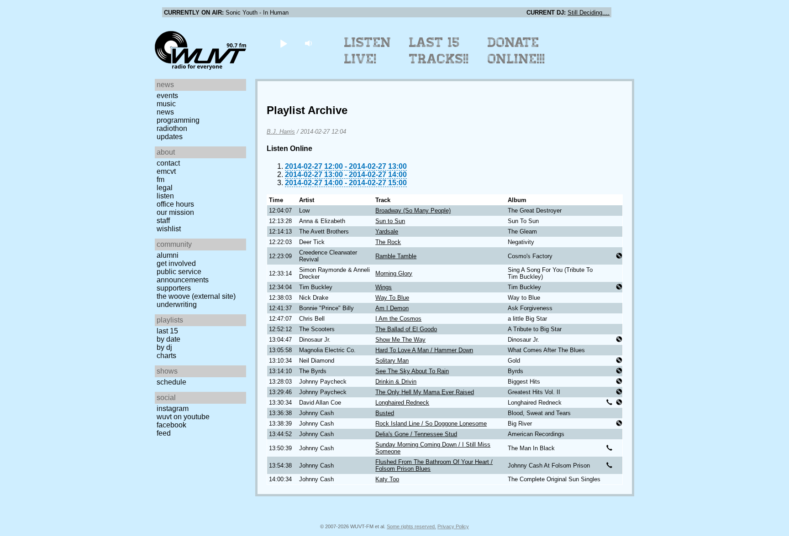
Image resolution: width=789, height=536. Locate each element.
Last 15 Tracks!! (439, 50)
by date (168, 339)
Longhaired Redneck (402, 402)
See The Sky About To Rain (412, 371)
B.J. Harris (281, 131)
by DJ (164, 347)
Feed (164, 433)
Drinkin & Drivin (395, 381)
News (165, 112)
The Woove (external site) (196, 296)
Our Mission (175, 212)
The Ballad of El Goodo (406, 329)
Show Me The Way (400, 339)
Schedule (171, 382)
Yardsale (386, 231)
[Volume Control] (309, 43)
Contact (168, 163)
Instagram (173, 408)
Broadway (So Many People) (413, 210)
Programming (178, 120)
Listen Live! (367, 50)
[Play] (283, 43)
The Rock (388, 242)
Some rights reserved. (411, 526)
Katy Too (387, 479)
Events (167, 95)
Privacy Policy (453, 526)
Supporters (174, 288)
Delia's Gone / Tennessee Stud (416, 434)
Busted (384, 413)
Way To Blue (392, 297)
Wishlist (169, 229)
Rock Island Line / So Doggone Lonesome (431, 423)
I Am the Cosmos (398, 318)
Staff (163, 220)
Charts (166, 355)
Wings (383, 287)
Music (166, 104)
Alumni (168, 255)
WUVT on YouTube (183, 417)
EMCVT (166, 171)
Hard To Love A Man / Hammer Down (424, 350)
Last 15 (167, 331)
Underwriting (177, 304)
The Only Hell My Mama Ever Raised (424, 392)
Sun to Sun (390, 221)
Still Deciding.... (589, 12)
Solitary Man (392, 360)
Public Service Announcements (183, 276)
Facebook (171, 425)
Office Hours (175, 204)
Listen (165, 196)
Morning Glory (393, 273)
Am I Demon (392, 308)
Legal (165, 188)
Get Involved (176, 263)
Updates (170, 137)
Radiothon (172, 128)
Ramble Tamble (395, 256)
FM (160, 179)
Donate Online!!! (516, 50)
